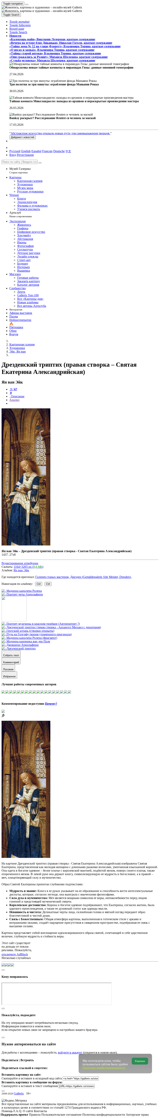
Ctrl (39, 584)
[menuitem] (68, 151)
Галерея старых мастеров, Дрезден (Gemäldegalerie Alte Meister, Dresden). (83, 577)
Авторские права (137, 1114)
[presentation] (83, 403)
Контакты (40, 1111)
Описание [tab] (17, 396)
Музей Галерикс (20, 170)
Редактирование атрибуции (20, 563)
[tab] (13, 389)
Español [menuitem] (36, 151)
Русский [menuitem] (14, 151)
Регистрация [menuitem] (25, 154)
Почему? (51, 703)
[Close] (40, 162)
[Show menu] (26, 4)
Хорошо (140, 1061)
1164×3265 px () (28, 566)
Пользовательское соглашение (61, 1114)
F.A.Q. (18, 1111)
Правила (35, 1114)
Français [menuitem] (47, 151)
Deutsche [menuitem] (59, 151)
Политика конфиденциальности (104, 1114)
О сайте (28, 1111)
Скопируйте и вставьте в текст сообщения (30, 1086)
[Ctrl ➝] (41, 623)
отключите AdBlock (15, 954)
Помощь (7, 1111)
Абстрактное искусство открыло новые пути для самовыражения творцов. (60, 133)
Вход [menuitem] (12, 154)
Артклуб (20, 214)
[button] (19, 21)
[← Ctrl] (22, 594)
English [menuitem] (26, 151)
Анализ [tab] (14, 400)
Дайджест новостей (22, 137)
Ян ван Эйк (21, 570)
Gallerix (19, 1093)
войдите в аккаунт (70, 1052)
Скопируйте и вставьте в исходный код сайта (32, 1078)
